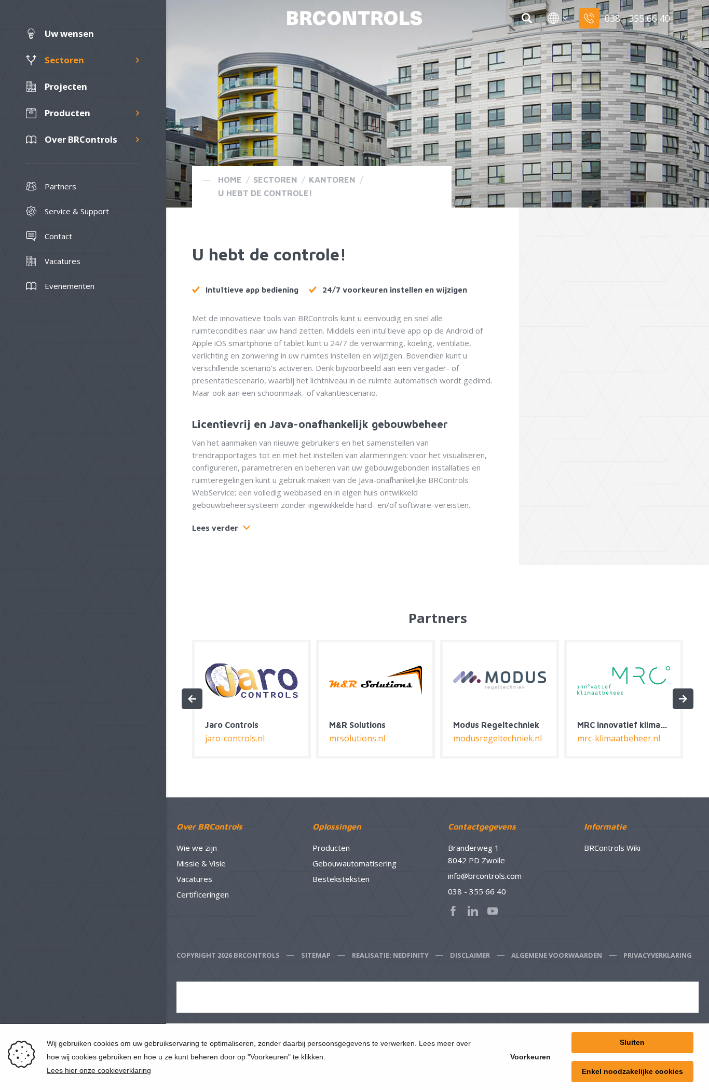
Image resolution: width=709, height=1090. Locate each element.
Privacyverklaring (657, 955)
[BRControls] (354, 18)
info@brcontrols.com (485, 876)
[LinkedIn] (476, 911)
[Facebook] (456, 911)
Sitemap (316, 955)
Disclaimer (470, 955)
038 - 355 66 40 (477, 891)
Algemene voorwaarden (556, 955)
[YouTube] (495, 911)
